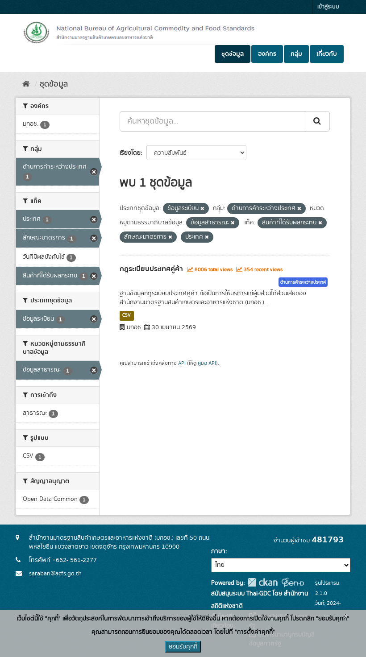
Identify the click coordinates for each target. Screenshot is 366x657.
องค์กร (267, 54)
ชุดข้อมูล (232, 54)
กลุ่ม (296, 54)
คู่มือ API (207, 363)
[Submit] (318, 121)
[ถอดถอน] (202, 208)
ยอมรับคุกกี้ (183, 646)
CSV (126, 315)
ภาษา (218, 551)
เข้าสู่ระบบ (328, 7)
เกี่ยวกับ (326, 54)
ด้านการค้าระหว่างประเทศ (303, 282)
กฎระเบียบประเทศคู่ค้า (151, 269)
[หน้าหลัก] (26, 84)
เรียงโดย (130, 153)
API (182, 363)
